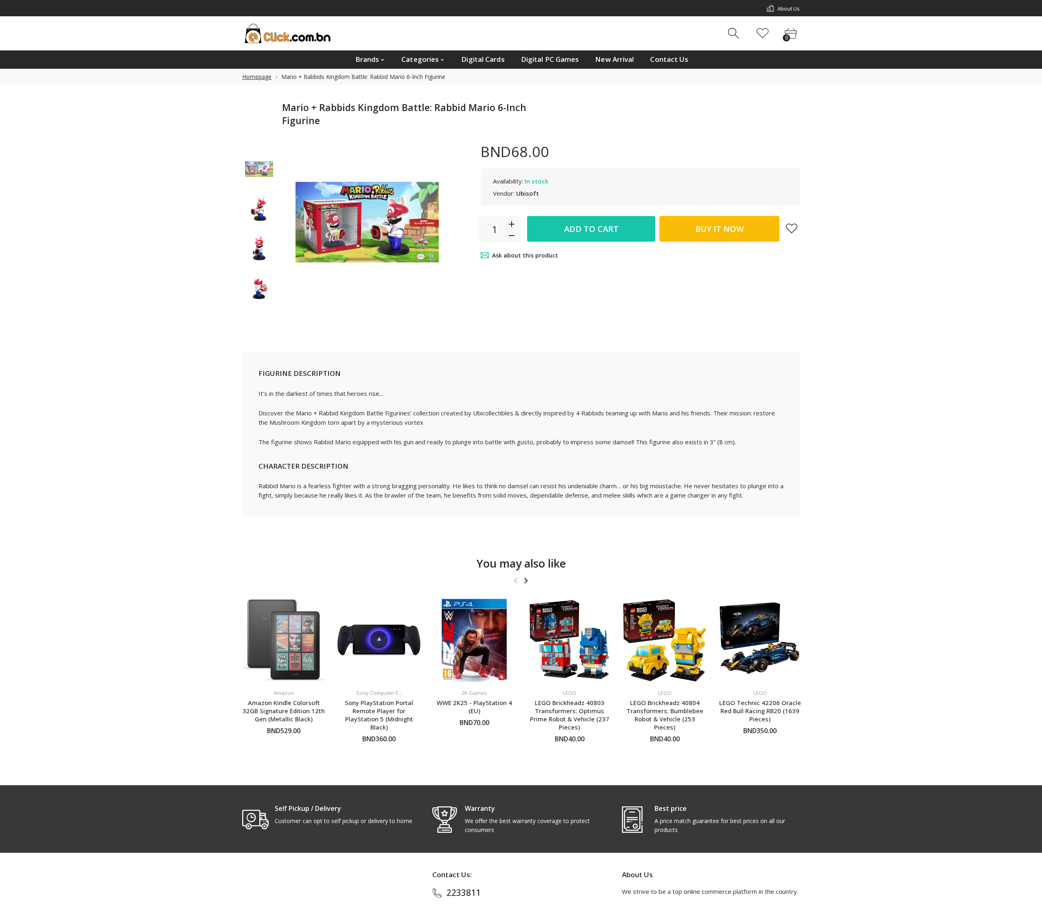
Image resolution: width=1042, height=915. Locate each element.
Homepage (256, 77)
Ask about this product (525, 255)
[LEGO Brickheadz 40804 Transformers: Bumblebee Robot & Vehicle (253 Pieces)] (664, 640)
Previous (296, 222)
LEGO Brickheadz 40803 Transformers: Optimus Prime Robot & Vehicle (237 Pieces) (569, 715)
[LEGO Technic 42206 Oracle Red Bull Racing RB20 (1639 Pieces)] (759, 640)
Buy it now (719, 228)
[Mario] (259, 169)
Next (438, 222)
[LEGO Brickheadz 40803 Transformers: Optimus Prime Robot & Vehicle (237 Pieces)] (569, 640)
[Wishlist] (763, 33)
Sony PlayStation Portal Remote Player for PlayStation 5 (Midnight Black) (379, 715)
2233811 (464, 892)
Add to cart (591, 228)
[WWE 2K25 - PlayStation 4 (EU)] (474, 640)
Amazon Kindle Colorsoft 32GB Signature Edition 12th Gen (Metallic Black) (284, 711)
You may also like (521, 563)
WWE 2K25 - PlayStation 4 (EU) (474, 707)
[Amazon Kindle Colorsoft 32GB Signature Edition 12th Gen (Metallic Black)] (283, 640)
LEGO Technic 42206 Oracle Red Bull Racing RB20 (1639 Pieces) (760, 711)
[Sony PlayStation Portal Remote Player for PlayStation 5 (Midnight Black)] (378, 640)
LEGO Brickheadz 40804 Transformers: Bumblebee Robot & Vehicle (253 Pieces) (664, 715)
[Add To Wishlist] (792, 228)
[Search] (734, 33)
